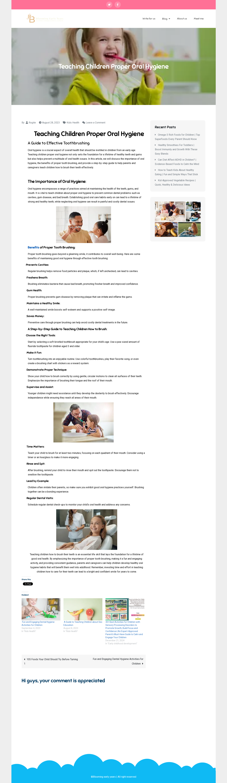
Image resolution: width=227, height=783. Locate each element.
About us (182, 18)
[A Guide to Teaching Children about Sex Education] (82, 609)
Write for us (149, 18)
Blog (164, 18)
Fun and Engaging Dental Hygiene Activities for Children (117, 661)
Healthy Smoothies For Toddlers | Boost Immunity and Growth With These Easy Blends (176, 149)
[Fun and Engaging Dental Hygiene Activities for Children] (41, 609)
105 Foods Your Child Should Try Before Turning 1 (51, 661)
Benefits (33, 247)
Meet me (199, 18)
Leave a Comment (95, 122)
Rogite (32, 122)
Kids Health (73, 122)
